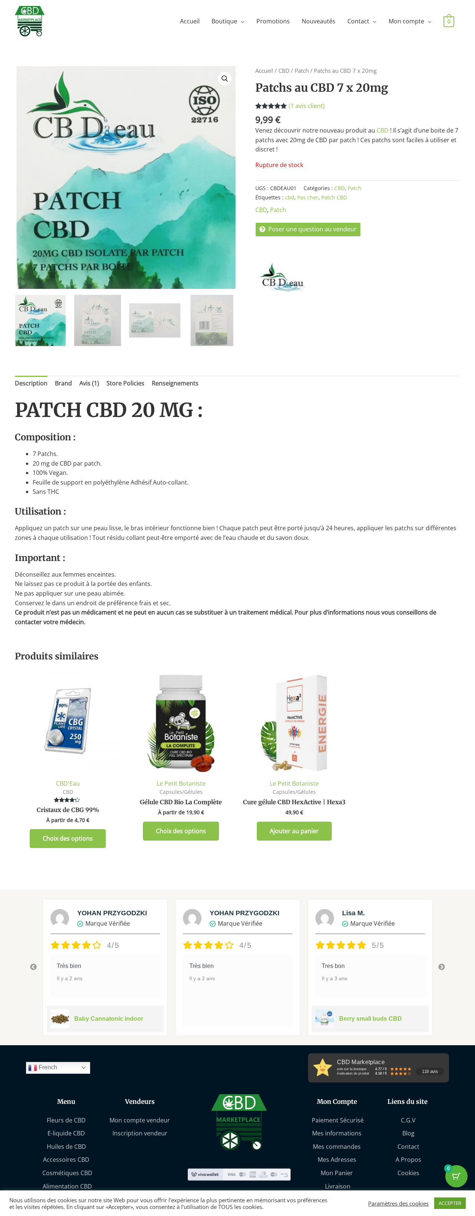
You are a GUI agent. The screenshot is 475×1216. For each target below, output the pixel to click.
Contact (358, 21)
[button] (225, 78)
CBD (283, 70)
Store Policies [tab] (125, 383)
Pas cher (307, 197)
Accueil (190, 21)
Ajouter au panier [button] (294, 831)
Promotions (273, 21)
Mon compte (406, 21)
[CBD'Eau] (283, 277)
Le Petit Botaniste (181, 783)
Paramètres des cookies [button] (398, 1203)
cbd (289, 197)
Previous (33, 967)
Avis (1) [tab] (89, 383)
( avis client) (307, 106)
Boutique (224, 21)
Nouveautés (318, 21)
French (47, 1067)
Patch (302, 70)
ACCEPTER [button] (450, 1203)
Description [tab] (31, 383)
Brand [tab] (63, 383)
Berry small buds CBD (370, 1018)
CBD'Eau (68, 783)
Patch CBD (334, 197)
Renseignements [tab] (175, 383)
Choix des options (68, 838)
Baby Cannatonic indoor (108, 1018)
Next (441, 967)
